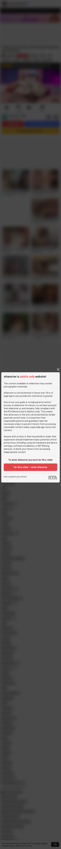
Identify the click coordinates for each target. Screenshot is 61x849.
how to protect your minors (15, 477)
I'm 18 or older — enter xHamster (30, 467)
